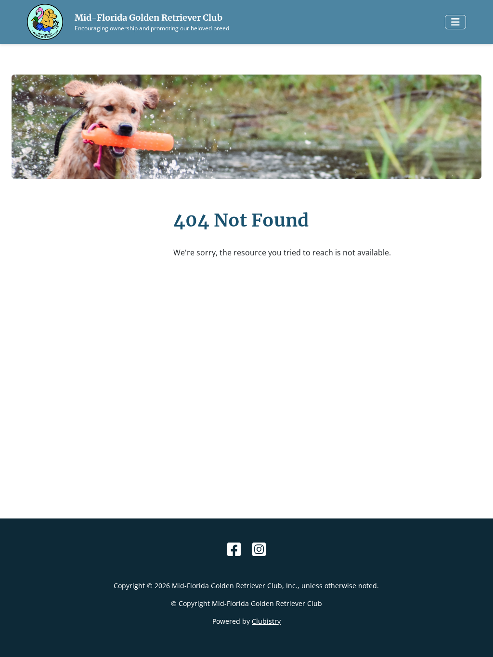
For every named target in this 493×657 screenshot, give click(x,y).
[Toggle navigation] (455, 22)
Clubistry (266, 621)
